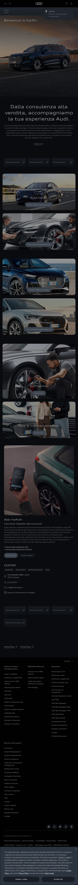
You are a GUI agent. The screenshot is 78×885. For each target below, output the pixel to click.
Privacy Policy (24, 873)
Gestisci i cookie (21, 879)
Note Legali (49, 873)
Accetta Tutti (58, 879)
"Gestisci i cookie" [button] (64, 857)
